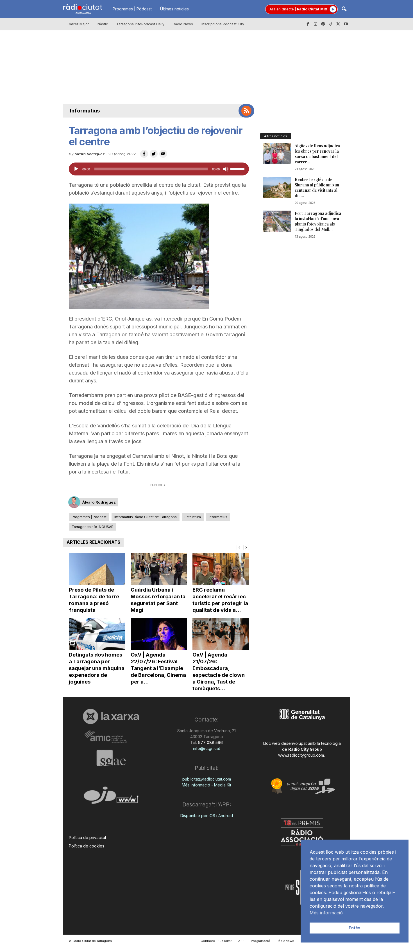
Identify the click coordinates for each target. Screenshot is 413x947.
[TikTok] (330, 24)
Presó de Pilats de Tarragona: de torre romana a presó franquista (94, 600)
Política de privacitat (87, 837)
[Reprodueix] (76, 169)
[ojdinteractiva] (111, 797)
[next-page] (246, 547)
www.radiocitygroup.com (301, 755)
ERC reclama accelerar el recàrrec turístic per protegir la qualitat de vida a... (220, 600)
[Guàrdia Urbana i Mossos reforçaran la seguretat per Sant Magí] (159, 569)
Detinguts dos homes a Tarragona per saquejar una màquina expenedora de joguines (96, 668)
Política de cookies (86, 846)
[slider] (238, 168)
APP (241, 941)
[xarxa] (111, 716)
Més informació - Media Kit (206, 785)
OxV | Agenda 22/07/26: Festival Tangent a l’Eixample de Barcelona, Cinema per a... (158, 668)
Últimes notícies (174, 8)
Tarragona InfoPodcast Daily (140, 24)
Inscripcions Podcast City (222, 24)
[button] (344, 9)
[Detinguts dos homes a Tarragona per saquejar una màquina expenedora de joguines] (97, 634)
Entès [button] (354, 927)
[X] (338, 24)
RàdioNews (285, 941)
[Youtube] (345, 24)
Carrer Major (78, 24)
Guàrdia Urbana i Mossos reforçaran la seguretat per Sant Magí (158, 600)
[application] (159, 169)
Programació (260, 941)
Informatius (85, 110)
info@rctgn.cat (206, 748)
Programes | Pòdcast (132, 8)
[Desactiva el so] (226, 169)
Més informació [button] (326, 913)
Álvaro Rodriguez (89, 154)
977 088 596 (210, 742)
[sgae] (111, 758)
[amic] (111, 737)
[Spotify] (323, 24)
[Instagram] (315, 24)
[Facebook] (308, 24)
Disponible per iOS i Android (206, 815)
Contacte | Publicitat (216, 941)
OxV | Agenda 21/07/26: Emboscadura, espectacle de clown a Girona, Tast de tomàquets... (218, 671)
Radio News (183, 24)
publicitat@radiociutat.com (206, 779)
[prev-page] (239, 547)
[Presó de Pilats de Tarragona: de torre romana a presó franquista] (97, 569)
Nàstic (102, 24)
